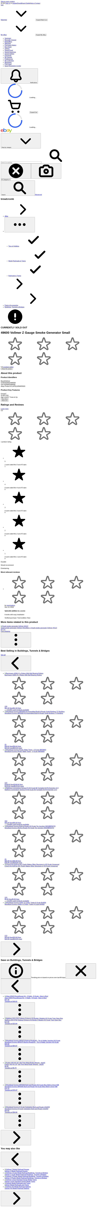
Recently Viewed (10, 40)
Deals (19, 3)
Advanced (38, 194)
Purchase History (10, 45)
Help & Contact (35, 3)
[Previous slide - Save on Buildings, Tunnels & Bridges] (16, 986)
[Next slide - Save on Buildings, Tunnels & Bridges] (16, 1137)
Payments (8, 55)
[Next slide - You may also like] (16, 1198)
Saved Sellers (9, 54)
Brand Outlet (25, 3)
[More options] (16, 640)
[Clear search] (16, 171)
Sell (2, 5)
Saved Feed (9, 50)
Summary (8, 38)
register (14, 3)
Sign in (7, 3)
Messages (8, 62)
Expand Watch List (41, 20)
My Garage (8, 57)
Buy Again (8, 47)
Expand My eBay (41, 35)
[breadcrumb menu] (20, 224)
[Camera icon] (46, 171)
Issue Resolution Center (13, 66)
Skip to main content (8, 1)
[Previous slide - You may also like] (16, 1159)
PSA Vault (8, 64)
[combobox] (21, 162)
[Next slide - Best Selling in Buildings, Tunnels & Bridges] (16, 949)
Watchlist (8, 43)
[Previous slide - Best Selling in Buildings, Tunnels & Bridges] (16, 663)
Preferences (9, 59)
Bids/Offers (8, 42)
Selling (7, 48)
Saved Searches (10, 52)
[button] (18, 188)
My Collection (9, 61)
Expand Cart (33, 112)
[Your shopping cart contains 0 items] (15, 112)
